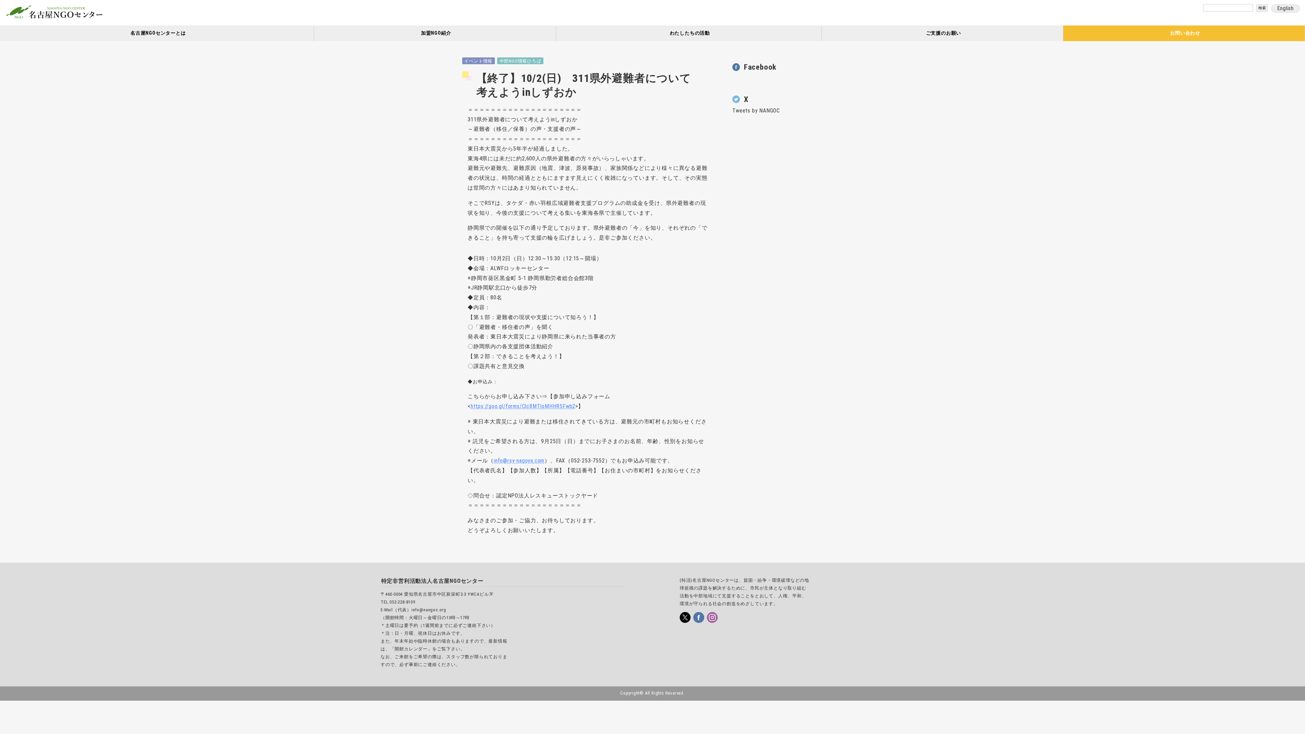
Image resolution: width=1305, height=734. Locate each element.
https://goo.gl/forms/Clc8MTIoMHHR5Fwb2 (523, 406)
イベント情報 (478, 61)
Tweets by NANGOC (756, 110)
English (1285, 8)
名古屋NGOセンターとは (158, 33)
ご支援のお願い (943, 33)
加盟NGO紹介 (436, 33)
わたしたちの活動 (690, 33)
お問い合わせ (1185, 33)
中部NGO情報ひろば (520, 61)
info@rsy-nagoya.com (519, 460)
